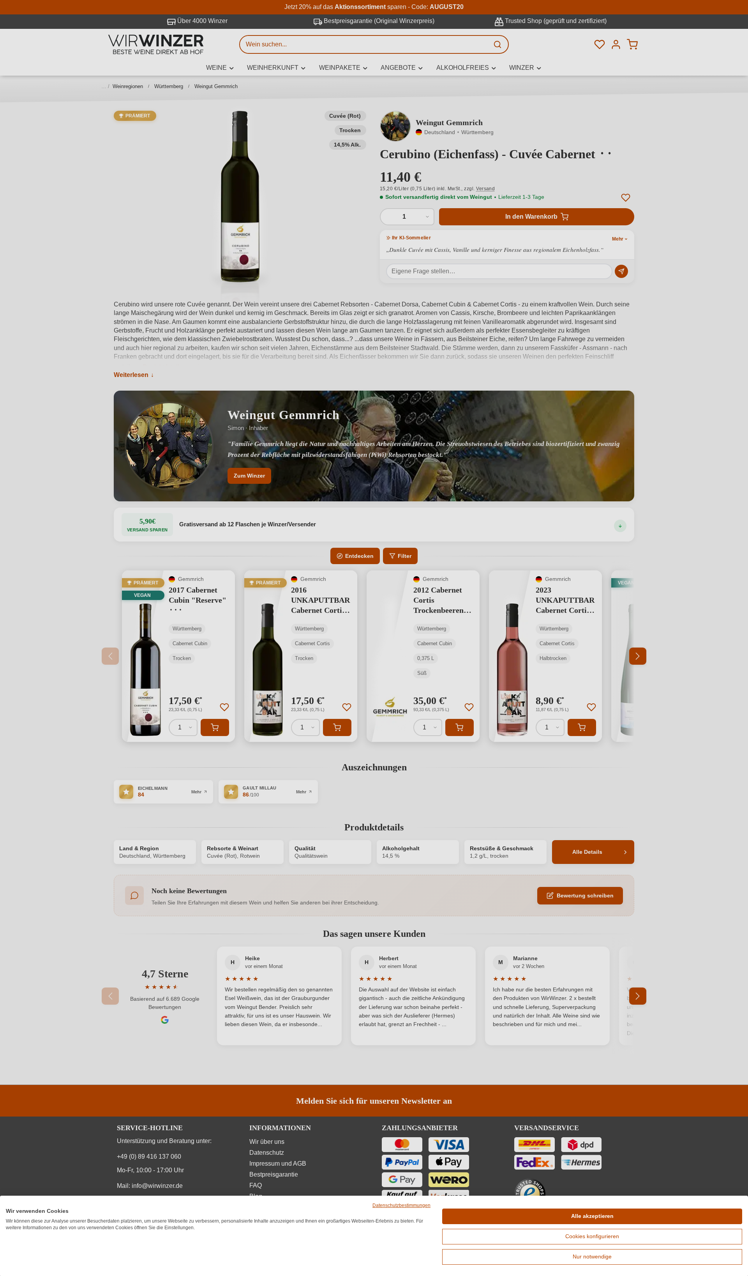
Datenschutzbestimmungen (401, 1205)
